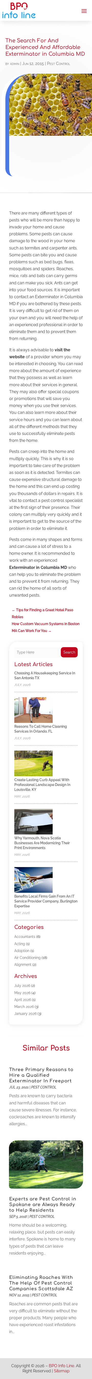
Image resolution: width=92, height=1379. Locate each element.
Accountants (24, 937)
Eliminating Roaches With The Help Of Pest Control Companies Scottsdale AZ (41, 1283)
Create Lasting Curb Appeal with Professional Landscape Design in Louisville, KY (42, 785)
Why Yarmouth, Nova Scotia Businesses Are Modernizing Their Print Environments (42, 843)
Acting (19, 944)
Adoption (21, 951)
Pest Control (58, 63)
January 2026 (25, 1014)
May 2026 (22, 993)
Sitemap (62, 1370)
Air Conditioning (27, 958)
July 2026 (22, 986)
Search (69, 652)
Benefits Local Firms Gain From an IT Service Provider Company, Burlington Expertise (45, 901)
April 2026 (22, 1000)
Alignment (22, 965)
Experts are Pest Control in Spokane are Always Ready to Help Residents (42, 1205)
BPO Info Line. (62, 1365)
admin (14, 63)
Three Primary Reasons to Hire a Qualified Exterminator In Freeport (41, 1075)
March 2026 (24, 1007)
